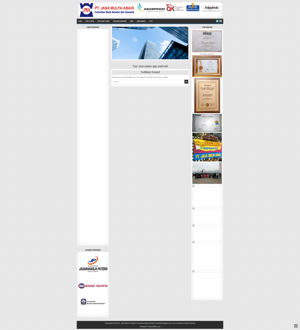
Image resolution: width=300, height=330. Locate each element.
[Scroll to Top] (296, 326)
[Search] (220, 21)
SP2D (150, 21)
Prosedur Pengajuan (119, 21)
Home (80, 21)
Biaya (131, 21)
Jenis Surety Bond (103, 21)
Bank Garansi (141, 21)
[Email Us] (217, 21)
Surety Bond (90, 21)
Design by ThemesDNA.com (150, 326)
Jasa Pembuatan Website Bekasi (183, 323)
